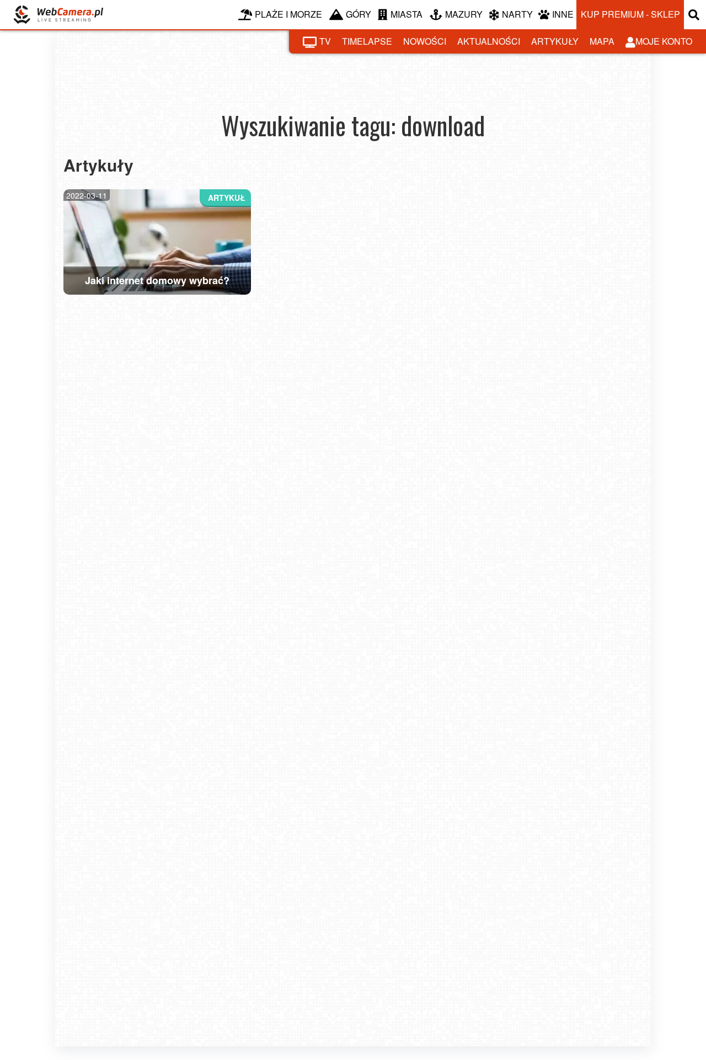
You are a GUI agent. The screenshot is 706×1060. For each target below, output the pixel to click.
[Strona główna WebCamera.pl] (58, 15)
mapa (602, 41)
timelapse (367, 41)
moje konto (663, 41)
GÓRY (358, 14)
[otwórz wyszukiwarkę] (695, 14)
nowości (424, 41)
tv (325, 41)
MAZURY (464, 14)
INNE (563, 14)
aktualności (488, 41)
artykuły (555, 41)
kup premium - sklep (630, 14)
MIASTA (406, 14)
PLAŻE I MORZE (288, 14)
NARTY (517, 14)
